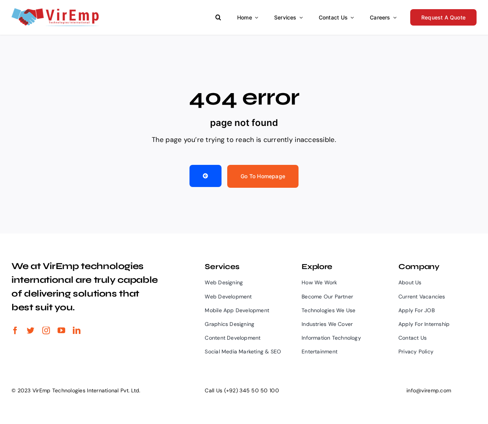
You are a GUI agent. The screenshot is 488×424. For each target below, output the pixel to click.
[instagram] (46, 330)
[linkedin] (76, 330)
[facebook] (15, 330)
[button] (218, 17)
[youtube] (61, 330)
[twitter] (30, 330)
